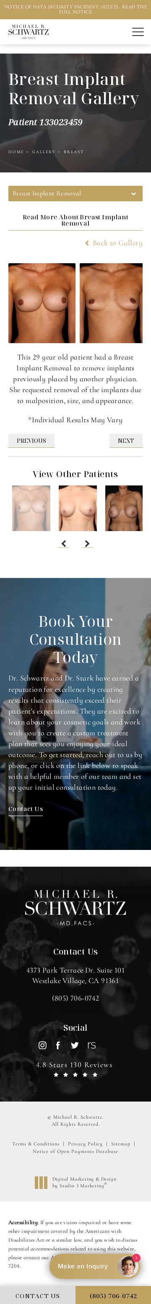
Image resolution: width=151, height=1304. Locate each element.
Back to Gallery (117, 242)
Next (126, 440)
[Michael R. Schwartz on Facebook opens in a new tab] (58, 1045)
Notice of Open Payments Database (75, 1151)
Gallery (43, 151)
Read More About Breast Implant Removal (75, 220)
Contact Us (25, 808)
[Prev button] (63, 543)
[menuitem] (42, 1045)
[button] (137, 32)
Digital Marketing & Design (84, 1182)
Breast (74, 151)
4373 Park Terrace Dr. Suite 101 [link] (75, 975)
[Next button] (87, 543)
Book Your (75, 639)
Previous (31, 440)
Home (16, 151)
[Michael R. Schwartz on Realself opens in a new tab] (91, 1045)
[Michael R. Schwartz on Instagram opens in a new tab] (42, 1045)
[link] (75, 998)
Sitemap (120, 1144)
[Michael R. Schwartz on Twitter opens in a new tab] (74, 1045)
